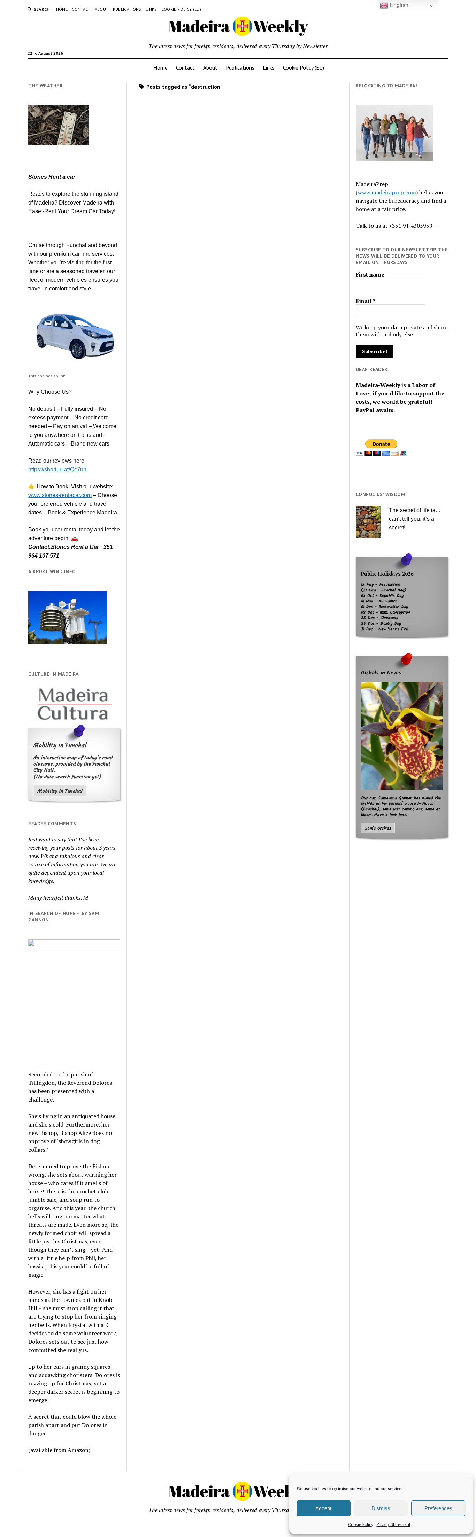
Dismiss (380, 1508)
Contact (81, 9)
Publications (127, 9)
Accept (323, 1508)
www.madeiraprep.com (387, 192)
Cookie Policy (360, 1524)
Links (151, 9)
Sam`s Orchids (378, 828)
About (102, 9)
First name (370, 274)
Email (365, 300)
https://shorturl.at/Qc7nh (57, 469)
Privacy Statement (393, 1524)
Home (62, 9)
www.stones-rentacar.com (60, 495)
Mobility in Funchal (60, 791)
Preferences (438, 1508)
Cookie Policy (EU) (181, 9)
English (398, 5)
